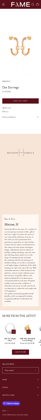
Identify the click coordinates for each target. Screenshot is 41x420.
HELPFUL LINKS (8, 395)
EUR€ (4, 411)
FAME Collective (11, 415)
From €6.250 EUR (27, 343)
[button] (32, 4)
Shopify (26, 415)
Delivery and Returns (9, 117)
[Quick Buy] (14, 332)
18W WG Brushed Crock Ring (27, 339)
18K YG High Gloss (10, 339)
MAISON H (6, 81)
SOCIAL (5, 387)
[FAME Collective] (20, 4)
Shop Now (20, 352)
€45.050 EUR (10, 343)
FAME (4, 380)
